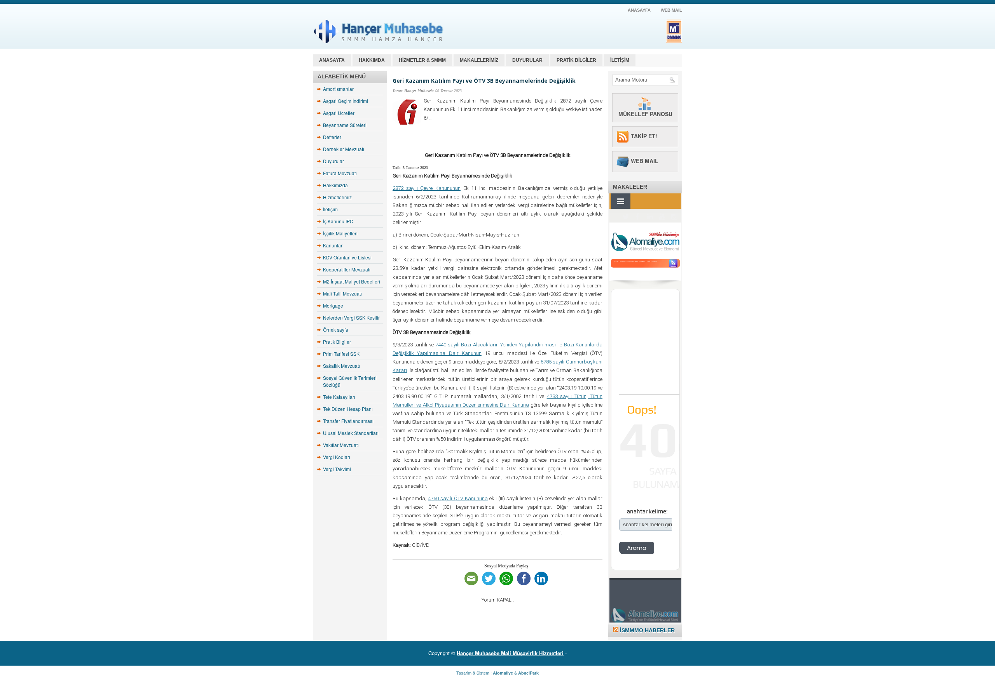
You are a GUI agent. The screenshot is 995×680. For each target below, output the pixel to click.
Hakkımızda (335, 185)
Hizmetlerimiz (337, 197)
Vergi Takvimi (337, 469)
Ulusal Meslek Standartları (351, 433)
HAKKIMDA (372, 60)
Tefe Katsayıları (339, 396)
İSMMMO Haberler (647, 630)
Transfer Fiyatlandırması (348, 420)
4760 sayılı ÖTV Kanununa (457, 498)
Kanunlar (332, 245)
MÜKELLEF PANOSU (645, 114)
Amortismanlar (338, 88)
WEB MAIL (671, 10)
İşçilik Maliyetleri (340, 233)
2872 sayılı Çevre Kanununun (427, 188)
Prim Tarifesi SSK (341, 353)
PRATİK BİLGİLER (576, 60)
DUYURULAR (527, 60)
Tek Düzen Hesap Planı (348, 408)
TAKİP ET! (644, 136)
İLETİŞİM (619, 60)
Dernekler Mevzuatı (343, 149)
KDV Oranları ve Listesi (347, 257)
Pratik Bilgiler (337, 341)
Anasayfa (332, 60)
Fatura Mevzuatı (340, 173)
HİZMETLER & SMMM (422, 60)
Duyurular (333, 161)
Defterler (332, 137)
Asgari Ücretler (338, 113)
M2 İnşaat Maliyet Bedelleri (351, 281)
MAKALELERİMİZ (479, 60)
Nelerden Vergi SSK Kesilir (351, 317)
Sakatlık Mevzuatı (341, 365)
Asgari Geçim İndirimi (345, 100)
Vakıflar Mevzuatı (341, 445)
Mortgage (333, 305)
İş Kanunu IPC (338, 221)
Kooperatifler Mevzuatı (346, 269)
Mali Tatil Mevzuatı (342, 293)
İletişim (330, 209)
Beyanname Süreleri (345, 125)
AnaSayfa (639, 10)
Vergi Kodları (336, 457)
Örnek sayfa (335, 329)
